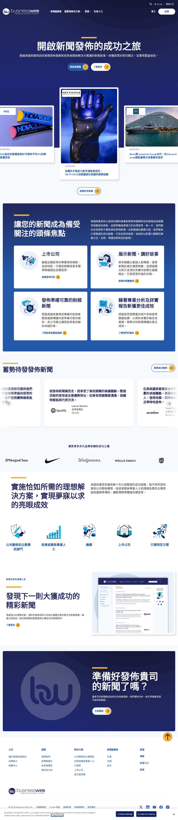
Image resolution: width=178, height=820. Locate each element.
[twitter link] (141, 807)
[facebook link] (161, 807)
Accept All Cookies (146, 814)
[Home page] (21, 11)
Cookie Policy (57, 815)
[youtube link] (154, 807)
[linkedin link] (147, 807)
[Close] (174, 814)
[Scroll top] (167, 737)
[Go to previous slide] (9, 403)
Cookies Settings (124, 814)
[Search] (151, 4)
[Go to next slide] (169, 403)
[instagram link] (167, 807)
